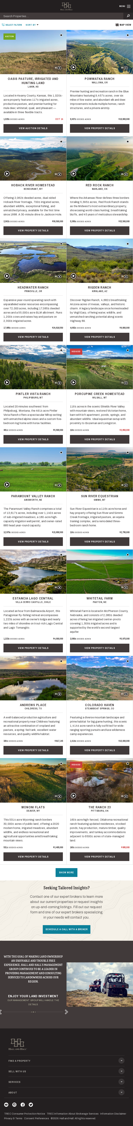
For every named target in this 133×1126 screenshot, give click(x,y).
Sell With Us (17, 1071)
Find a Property (19, 1060)
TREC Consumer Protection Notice (24, 1113)
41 (56, 485)
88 (56, 587)
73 (122, 382)
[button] (32, 24)
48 (122, 485)
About (12, 1092)
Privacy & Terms (13, 1118)
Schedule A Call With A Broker (67, 929)
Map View (125, 24)
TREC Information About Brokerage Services (73, 1113)
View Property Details (100, 128)
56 (56, 174)
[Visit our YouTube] (6, 1105)
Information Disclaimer (113, 1113)
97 (122, 694)
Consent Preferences (36, 1118)
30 (122, 276)
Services (14, 1082)
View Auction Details (33, 128)
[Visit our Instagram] (14, 1105)
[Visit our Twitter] (31, 1105)
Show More (66, 872)
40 (56, 67)
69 (122, 796)
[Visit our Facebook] (23, 1105)
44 (56, 694)
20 (56, 796)
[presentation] (12, 24)
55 (56, 382)
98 (56, 276)
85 (122, 67)
